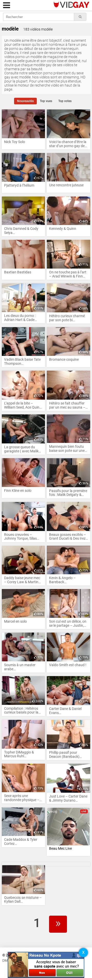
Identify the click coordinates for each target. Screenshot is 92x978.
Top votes (65, 101)
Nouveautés (25, 101)
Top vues (46, 101)
